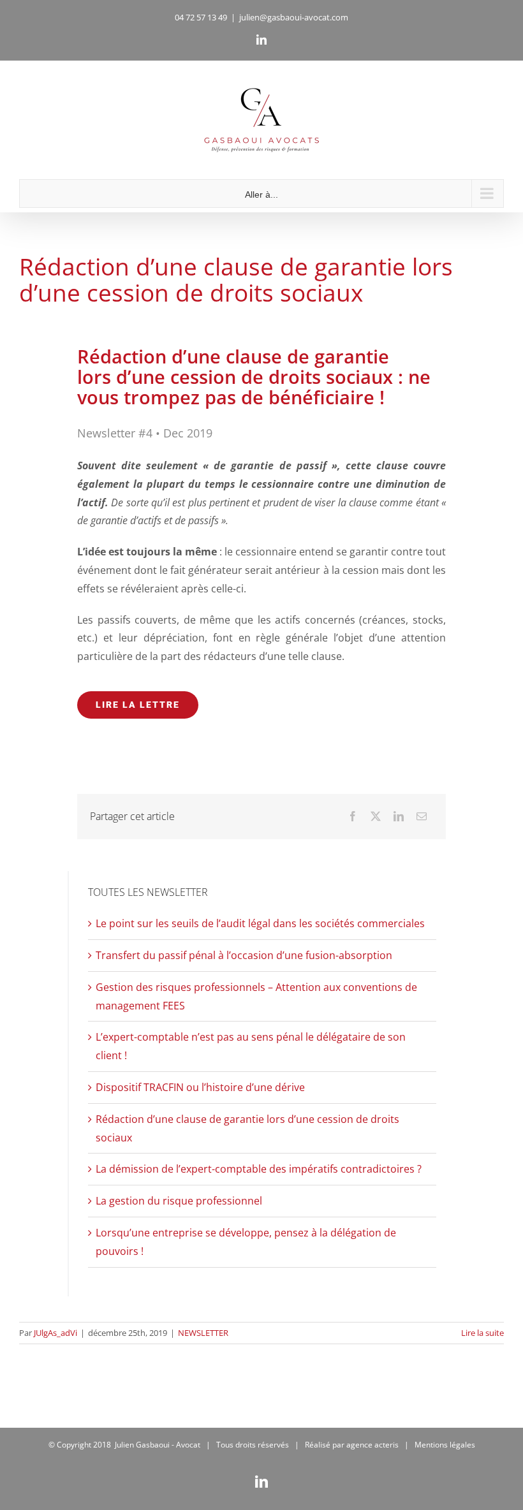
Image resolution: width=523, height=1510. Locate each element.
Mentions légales (445, 1444)
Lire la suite (482, 1332)
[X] (375, 816)
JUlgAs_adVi (55, 1332)
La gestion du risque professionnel (179, 1201)
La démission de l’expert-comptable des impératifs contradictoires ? (259, 1169)
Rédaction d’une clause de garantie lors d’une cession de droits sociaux (236, 279)
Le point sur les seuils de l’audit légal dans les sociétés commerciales (260, 923)
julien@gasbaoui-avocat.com (293, 17)
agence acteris (372, 1444)
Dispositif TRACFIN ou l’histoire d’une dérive (200, 1087)
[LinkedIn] (398, 816)
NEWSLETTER (203, 1332)
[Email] (421, 816)
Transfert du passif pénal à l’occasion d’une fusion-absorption (244, 955)
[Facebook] (352, 816)
